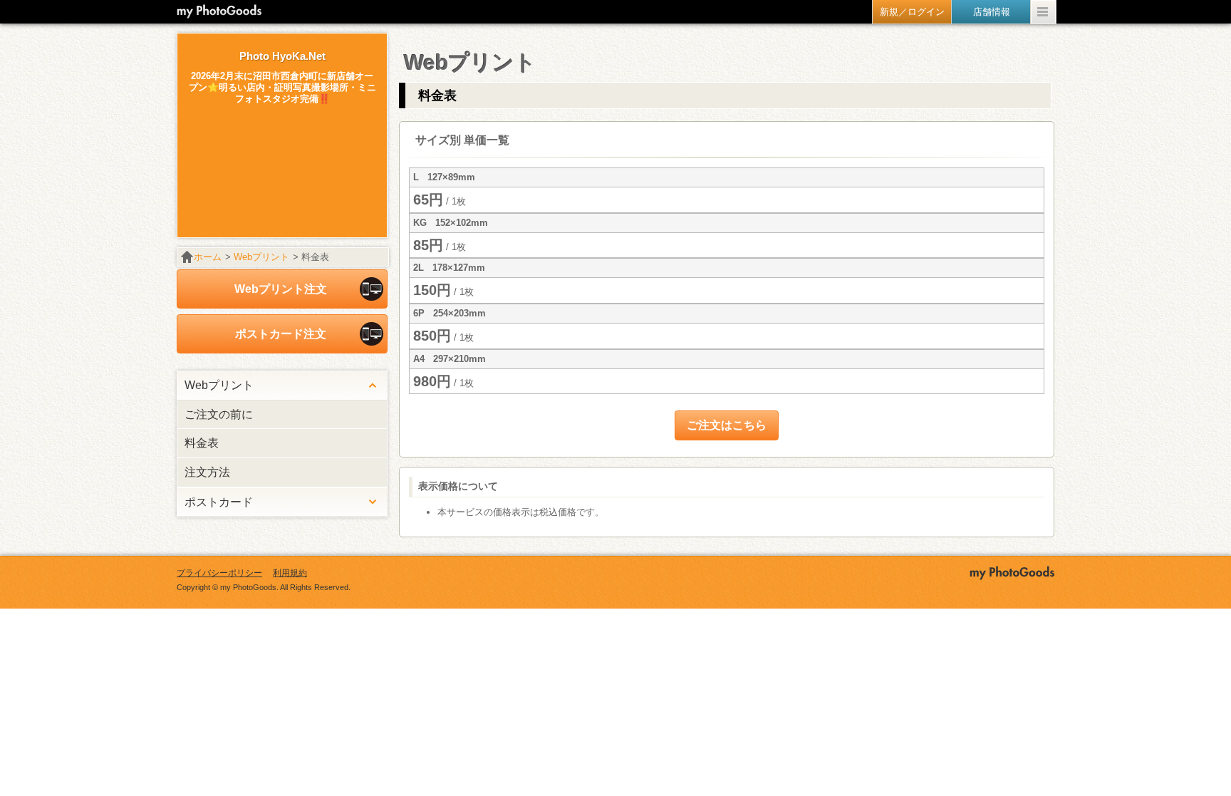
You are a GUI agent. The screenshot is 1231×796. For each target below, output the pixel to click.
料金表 (202, 443)
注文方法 (207, 472)
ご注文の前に (219, 414)
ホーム (208, 257)
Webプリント (261, 257)
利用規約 (290, 573)
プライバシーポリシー (219, 573)
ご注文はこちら (727, 425)
